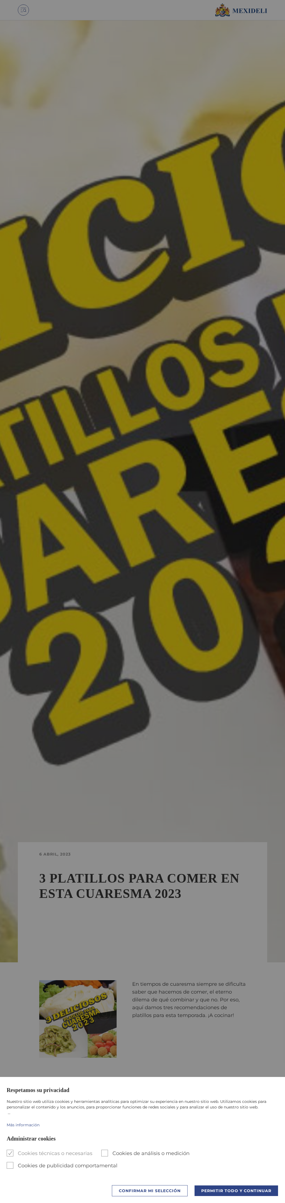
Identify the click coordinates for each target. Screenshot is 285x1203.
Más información (23, 1124)
